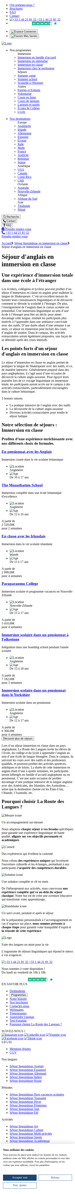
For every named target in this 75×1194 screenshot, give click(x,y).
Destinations (17, 991)
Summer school (27, 79)
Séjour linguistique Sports (26, 1137)
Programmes (18, 994)
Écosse (22, 140)
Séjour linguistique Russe (26, 1080)
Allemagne (24, 133)
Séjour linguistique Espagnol (28, 1070)
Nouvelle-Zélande (29, 191)
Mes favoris (30, 36)
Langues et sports (29, 104)
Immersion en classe (30, 64)
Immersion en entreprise (33, 61)
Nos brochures (19, 1002)
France (22, 151)
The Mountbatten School (22, 485)
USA (21, 169)
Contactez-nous (19, 1006)
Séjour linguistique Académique (30, 1141)
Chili (21, 180)
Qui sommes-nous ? (22, 5)
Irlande (22, 129)
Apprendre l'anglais (22, 1017)
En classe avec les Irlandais (23, 536)
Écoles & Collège (29, 108)
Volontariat (24, 93)
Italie (21, 144)
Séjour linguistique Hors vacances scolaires (37, 1094)
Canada (22, 173)
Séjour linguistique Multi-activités (31, 1133)
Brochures (16, 8)
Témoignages (18, 1013)
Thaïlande (24, 206)
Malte (21, 148)
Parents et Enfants (29, 90)
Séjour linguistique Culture (26, 1130)
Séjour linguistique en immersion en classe (41, 243)
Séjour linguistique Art (24, 1126)
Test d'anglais (18, 1020)
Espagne (23, 137)
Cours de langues (28, 101)
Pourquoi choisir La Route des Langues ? (36, 1024)
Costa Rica (24, 177)
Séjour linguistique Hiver (25, 1101)
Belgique (23, 158)
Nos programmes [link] (20, 50)
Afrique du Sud (27, 198)
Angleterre (24, 126)
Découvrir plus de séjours (18, 738)
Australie (23, 187)
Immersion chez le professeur (36, 68)
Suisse (22, 162)
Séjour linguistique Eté (24, 1112)
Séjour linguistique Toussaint (28, 1098)
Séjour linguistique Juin (24, 1109)
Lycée (21, 112)
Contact (14, 16)
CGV (13, 1052)
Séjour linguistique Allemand (28, 1073)
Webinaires (17, 1009)
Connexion (29, 31)
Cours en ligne (27, 97)
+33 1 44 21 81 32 (48, 19)
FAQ (13, 12)
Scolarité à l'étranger (30, 83)
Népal (21, 209)
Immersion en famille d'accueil (37, 57)
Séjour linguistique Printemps (28, 1105)
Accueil (6, 243)
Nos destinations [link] (20, 118)
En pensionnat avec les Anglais (27, 452)
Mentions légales (20, 1049)
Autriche (23, 155)
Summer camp (27, 75)
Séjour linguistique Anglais (27, 1066)
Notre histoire (18, 999)
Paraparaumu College (20, 583)
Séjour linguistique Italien (26, 1077)
